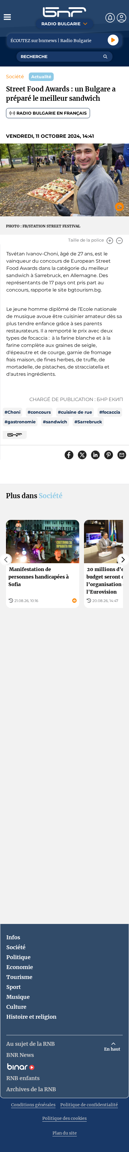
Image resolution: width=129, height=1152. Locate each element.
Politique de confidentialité (89, 1104)
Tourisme (19, 977)
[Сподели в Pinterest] (108, 455)
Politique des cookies (64, 1118)
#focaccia (109, 412)
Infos (13, 937)
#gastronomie (20, 422)
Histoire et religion (31, 1016)
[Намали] (119, 240)
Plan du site (64, 1133)
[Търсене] (105, 56)
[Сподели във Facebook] (69, 455)
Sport (13, 987)
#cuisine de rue (75, 412)
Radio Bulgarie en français (51, 113)
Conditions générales (33, 1104)
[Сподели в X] (82, 455)
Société (15, 76)
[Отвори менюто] (7, 17)
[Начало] (64, 12)
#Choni (12, 412)
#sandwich (55, 422)
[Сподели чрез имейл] (122, 455)
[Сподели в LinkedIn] (95, 455)
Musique (18, 996)
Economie (19, 967)
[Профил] (121, 18)
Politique (18, 957)
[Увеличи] (109, 240)
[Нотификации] (110, 18)
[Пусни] (113, 40)
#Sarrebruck (88, 422)
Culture (16, 1006)
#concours (39, 412)
